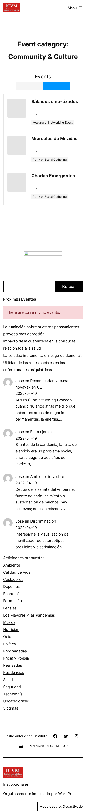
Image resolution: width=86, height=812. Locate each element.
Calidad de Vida (16, 572)
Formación (12, 601)
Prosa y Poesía (16, 658)
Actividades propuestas (23, 558)
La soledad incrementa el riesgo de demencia (43, 355)
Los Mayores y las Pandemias (29, 615)
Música (9, 622)
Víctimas (10, 708)
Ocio (7, 636)
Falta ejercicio (42, 432)
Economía (12, 593)
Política (9, 644)
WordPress (67, 793)
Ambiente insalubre (47, 476)
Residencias (13, 672)
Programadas (15, 651)
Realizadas (12, 665)
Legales (9, 608)
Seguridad (12, 687)
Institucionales (16, 784)
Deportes (11, 586)
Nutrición (11, 629)
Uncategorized (16, 701)
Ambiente (11, 565)
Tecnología (13, 694)
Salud (8, 680)
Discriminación (43, 521)
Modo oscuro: (50, 806)
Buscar (69, 286)
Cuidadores (13, 579)
